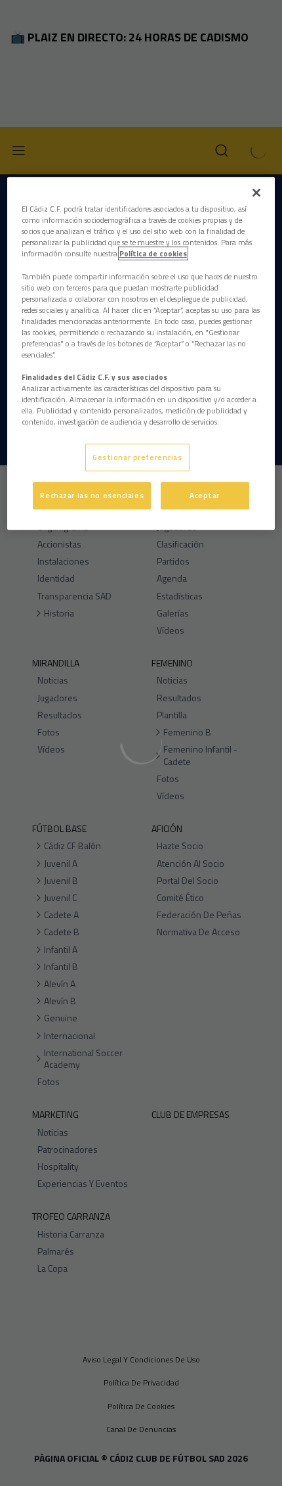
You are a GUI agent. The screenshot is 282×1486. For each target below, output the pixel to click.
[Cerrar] (256, 192)
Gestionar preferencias (137, 457)
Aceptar (205, 495)
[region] (141, 353)
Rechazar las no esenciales (92, 495)
